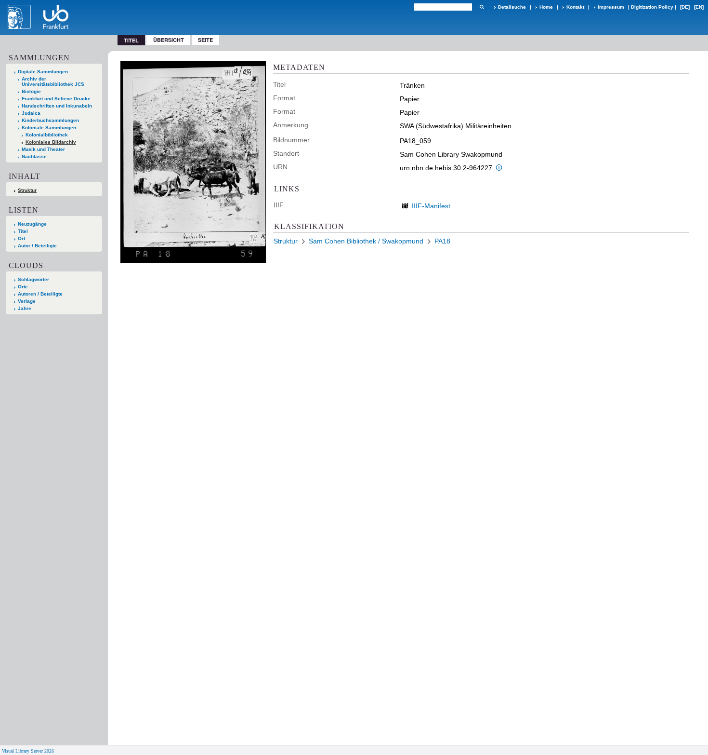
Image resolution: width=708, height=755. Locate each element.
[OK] (481, 7)
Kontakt (575, 7)
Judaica (31, 113)
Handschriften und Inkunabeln (57, 105)
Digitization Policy (652, 7)
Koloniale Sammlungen (49, 127)
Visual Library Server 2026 (28, 751)
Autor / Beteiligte (37, 245)
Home (546, 7)
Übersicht (168, 39)
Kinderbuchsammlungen (50, 120)
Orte (23, 286)
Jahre (24, 308)
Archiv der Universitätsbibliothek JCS (53, 81)
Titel (23, 231)
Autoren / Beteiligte (40, 294)
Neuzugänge (32, 224)
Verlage (27, 301)
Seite (205, 39)
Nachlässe (34, 156)
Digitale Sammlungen (43, 71)
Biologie (31, 91)
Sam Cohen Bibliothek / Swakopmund (366, 241)
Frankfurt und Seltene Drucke (56, 98)
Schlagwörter (33, 279)
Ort (21, 238)
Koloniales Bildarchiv (51, 142)
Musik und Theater (43, 149)
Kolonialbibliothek (47, 134)
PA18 (442, 241)
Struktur (27, 190)
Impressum (611, 7)
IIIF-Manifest (431, 206)
